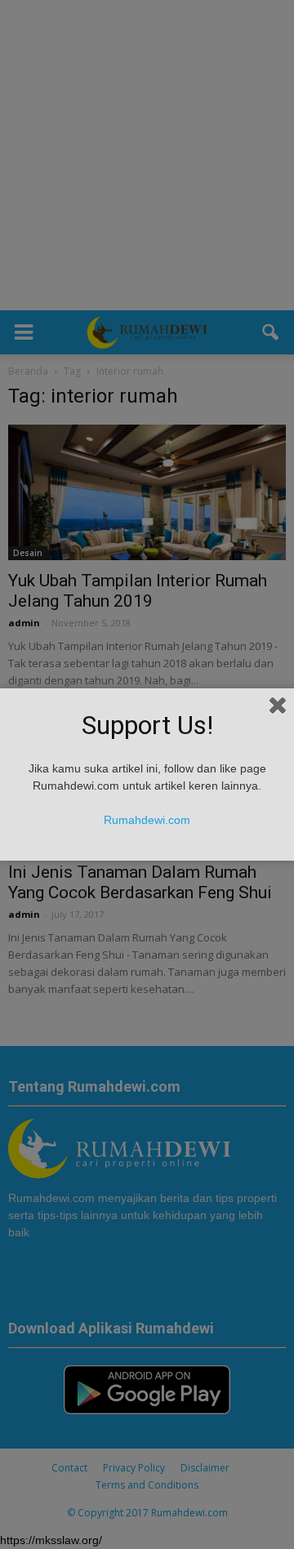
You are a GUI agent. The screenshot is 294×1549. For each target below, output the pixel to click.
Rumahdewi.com (147, 819)
